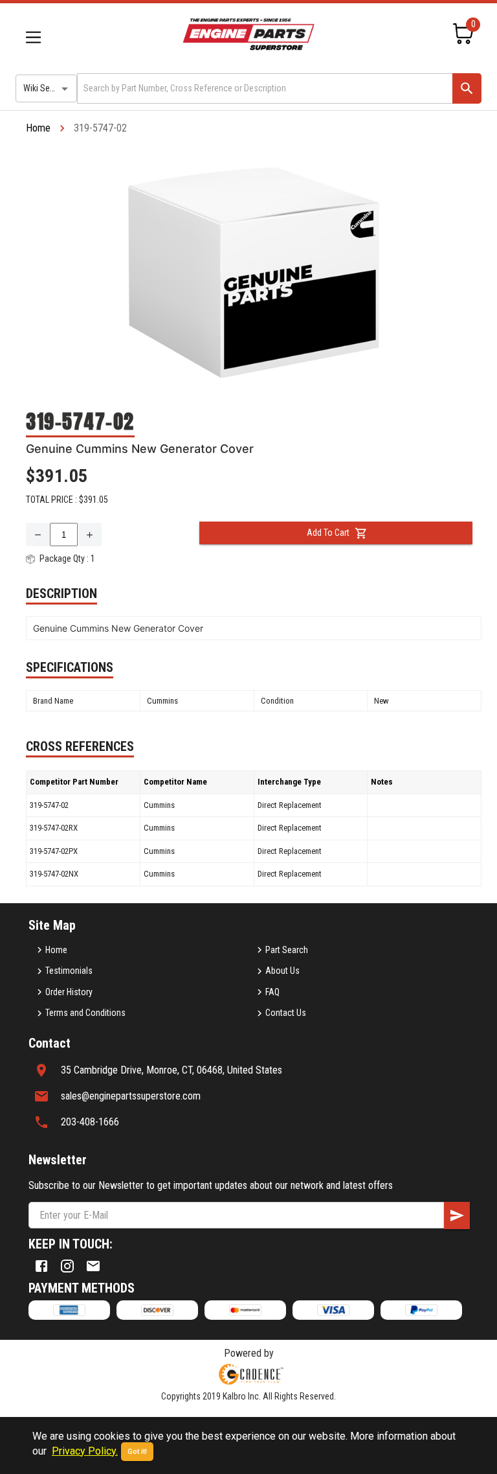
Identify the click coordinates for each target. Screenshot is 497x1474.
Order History (69, 992)
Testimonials (69, 970)
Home (38, 128)
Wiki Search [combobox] (44, 88)
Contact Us (285, 1013)
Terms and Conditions (85, 1013)
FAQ (272, 992)
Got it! (137, 1451)
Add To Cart (328, 532)
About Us (282, 970)
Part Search (286, 950)
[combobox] (263, 88)
